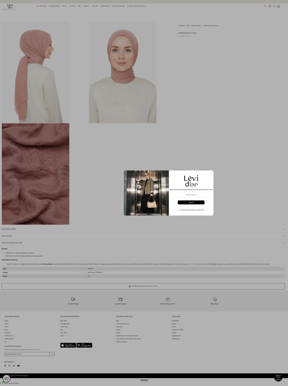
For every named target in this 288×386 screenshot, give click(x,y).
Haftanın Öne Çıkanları (278, 377)
